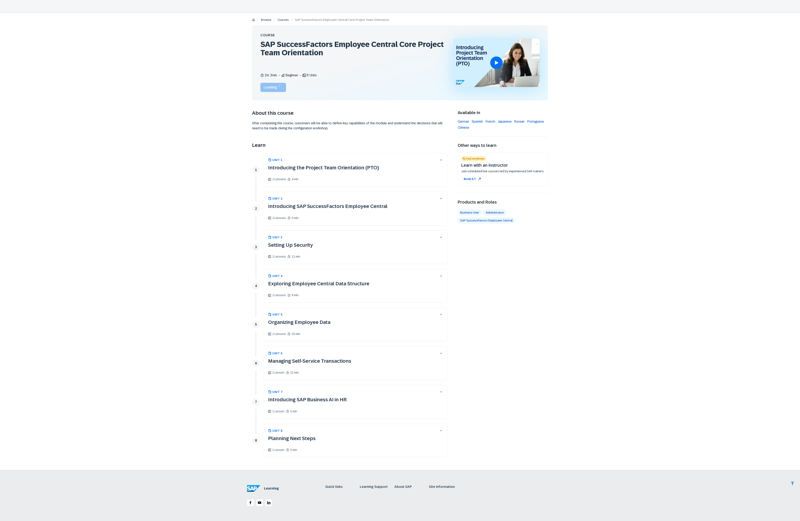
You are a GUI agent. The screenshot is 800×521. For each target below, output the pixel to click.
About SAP (403, 486)
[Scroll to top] (792, 483)
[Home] (253, 20)
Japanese (505, 121)
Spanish (477, 121)
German (463, 121)
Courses (283, 19)
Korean (519, 121)
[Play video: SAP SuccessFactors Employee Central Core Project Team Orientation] (497, 63)
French (490, 121)
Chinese (463, 127)
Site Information (442, 486)
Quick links (334, 486)
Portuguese (535, 121)
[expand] (441, 160)
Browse (266, 19)
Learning (271, 488)
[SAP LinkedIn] (268, 502)
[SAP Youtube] (259, 502)
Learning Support (374, 486)
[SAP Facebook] (250, 502)
